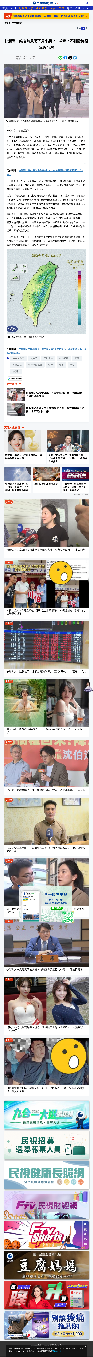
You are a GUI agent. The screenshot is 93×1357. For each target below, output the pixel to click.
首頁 (5, 8)
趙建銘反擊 (26, 8)
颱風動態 (41, 8)
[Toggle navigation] (6, 3)
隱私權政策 (56, 1351)
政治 (78, 8)
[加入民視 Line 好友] (46, 904)
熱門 (70, 8)
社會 (86, 8)
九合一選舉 (57, 8)
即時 (13, 8)
